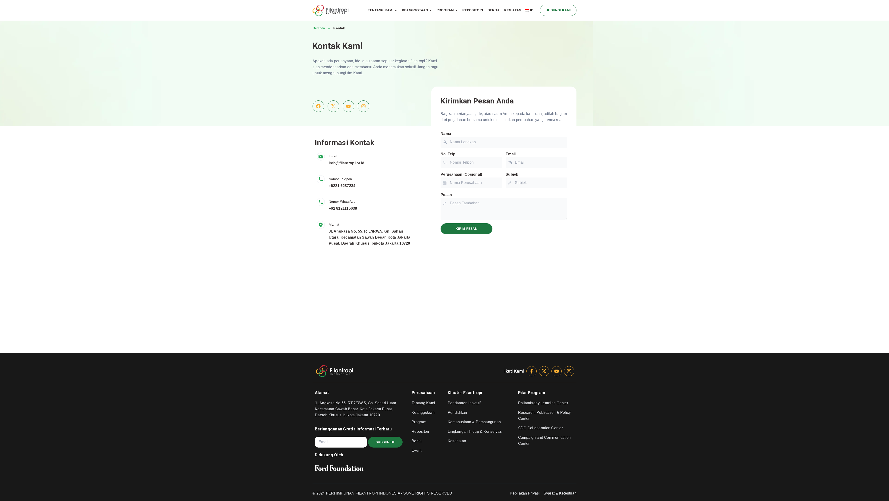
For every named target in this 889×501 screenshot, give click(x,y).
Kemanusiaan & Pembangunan (474, 422)
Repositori (420, 431)
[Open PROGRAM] (456, 10)
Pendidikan (457, 412)
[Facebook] (318, 106)
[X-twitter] (333, 106)
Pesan (446, 195)
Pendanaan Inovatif (464, 403)
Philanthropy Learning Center (543, 403)
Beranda (319, 28)
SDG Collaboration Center (540, 428)
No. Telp (448, 154)
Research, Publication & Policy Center (544, 415)
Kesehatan (457, 441)
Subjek (512, 174)
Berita (417, 441)
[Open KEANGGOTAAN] (430, 10)
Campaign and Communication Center (544, 440)
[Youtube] (348, 106)
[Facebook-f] (531, 371)
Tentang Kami (423, 403)
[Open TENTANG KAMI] (395, 10)
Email (511, 154)
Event (416, 450)
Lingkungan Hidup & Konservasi (475, 431)
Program (419, 422)
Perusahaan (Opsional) (461, 174)
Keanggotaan (423, 412)
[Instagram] (363, 106)
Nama (446, 134)
